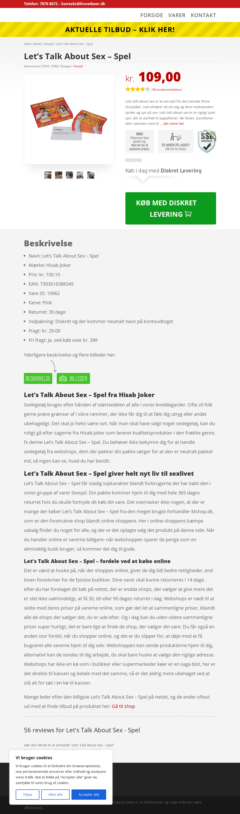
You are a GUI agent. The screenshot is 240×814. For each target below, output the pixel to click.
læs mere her (173, 123)
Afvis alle (56, 794)
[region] (60, 777)
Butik (37, 44)
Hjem (27, 44)
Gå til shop (123, 706)
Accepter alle (89, 794)
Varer (177, 15)
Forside (151, 15)
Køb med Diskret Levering (166, 208)
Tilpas (27, 794)
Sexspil (48, 44)
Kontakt (203, 15)
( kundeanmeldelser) (167, 90)
